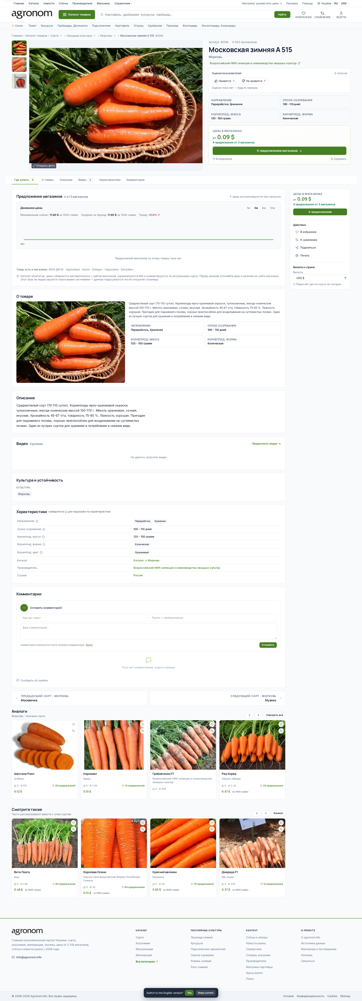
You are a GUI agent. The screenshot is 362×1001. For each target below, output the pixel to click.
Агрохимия (143, 943)
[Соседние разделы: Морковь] (114, 35)
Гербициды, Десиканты (72, 25)
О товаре (48, 179)
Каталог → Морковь (146, 560)
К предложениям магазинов (277, 150)
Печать (305, 255)
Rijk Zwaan (228, 877)
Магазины (103, 3)
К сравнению (308, 239)
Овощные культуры (79, 35)
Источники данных (313, 943)
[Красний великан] (183, 843)
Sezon (86, 269)
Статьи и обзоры (257, 937)
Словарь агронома (258, 955)
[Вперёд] (258, 715)
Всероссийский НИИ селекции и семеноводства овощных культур (176, 567)
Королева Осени (94, 872)
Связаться (308, 961)
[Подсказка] (37, 521)
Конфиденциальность (310, 996)
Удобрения (155, 25)
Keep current (205, 992)
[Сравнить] (73, 730)
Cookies (332, 996)
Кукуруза (47, 25)
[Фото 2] (19, 64)
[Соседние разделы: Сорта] (60, 35)
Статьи (63, 3)
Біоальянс (158, 877)
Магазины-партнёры (259, 967)
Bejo (16, 877)
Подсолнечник (101, 25)
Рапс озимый (199, 967)
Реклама (292, 3)
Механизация (144, 949)
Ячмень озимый (201, 961)
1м (248, 207)
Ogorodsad (73, 269)
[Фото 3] (19, 81)
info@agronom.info (29, 957)
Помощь (307, 3)
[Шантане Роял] (45, 745)
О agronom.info (310, 937)
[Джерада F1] (252, 843)
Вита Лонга (22, 872)
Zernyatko (127, 269)
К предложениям (320, 211)
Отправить (268, 644)
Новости (49, 3)
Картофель (122, 25)
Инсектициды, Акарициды (218, 25)
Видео (84, 179)
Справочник (122, 3)
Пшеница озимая (202, 937)
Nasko (87, 778)
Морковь (106, 35)
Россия (138, 575)
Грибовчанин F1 (163, 774)
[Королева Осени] (114, 843)
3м (256, 207)
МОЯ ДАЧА (56, 269)
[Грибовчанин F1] (183, 745)
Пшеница (172, 25)
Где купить (24, 179)
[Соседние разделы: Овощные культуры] (94, 35)
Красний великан (165, 872)
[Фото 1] (19, 47)
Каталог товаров (36, 35)
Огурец (138, 25)
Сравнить (340, 158)
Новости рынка (256, 943)
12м (272, 207)
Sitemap (345, 996)
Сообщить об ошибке (34, 680)
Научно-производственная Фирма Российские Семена (111, 878)
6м (264, 207)
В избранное (224, 158)
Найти (282, 14)
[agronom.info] (32, 14)
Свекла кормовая (202, 955)
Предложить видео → (266, 443)
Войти (89, 644)
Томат (32, 25)
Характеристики (109, 179)
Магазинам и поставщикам (318, 949)
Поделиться (308, 247)
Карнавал (90, 774)
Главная (19, 3)
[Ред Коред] (252, 745)
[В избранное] (73, 724)
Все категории (145, 961)
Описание (66, 179)
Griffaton (19, 778)
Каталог (34, 3)
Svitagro (97, 269)
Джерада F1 (230, 872)
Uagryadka (111, 269)
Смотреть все (274, 714)
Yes (189, 992)
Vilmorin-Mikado (231, 778)
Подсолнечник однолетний (208, 949)
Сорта (54, 35)
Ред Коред (229, 774)
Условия (288, 996)
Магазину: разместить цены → (262, 3)
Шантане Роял (24, 774)
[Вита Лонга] (45, 843)
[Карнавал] (114, 745)
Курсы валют (254, 972)
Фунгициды (190, 25)
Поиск (250, 978)
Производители (82, 3)
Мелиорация (144, 955)
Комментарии (135, 179)
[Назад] (249, 715)
